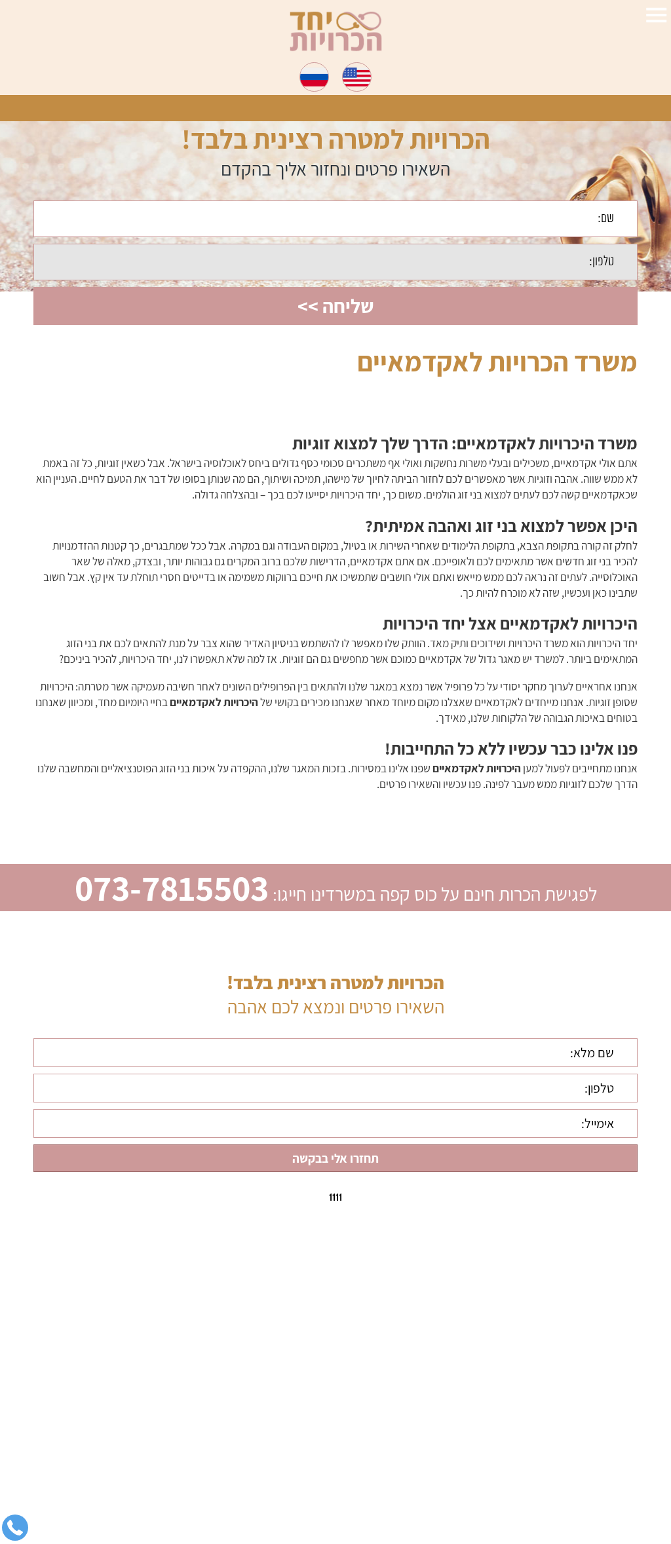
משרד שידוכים (585, 1349)
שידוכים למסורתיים (575, 1414)
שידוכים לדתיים (583, 1371)
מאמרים (598, 1479)
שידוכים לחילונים (580, 1436)
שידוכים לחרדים (581, 1457)
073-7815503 (172, 887)
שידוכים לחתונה (582, 1392)
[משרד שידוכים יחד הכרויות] (336, 31)
